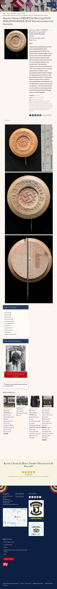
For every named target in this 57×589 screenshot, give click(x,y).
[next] (52, 30)
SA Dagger (41, 108)
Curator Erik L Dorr (8, 544)
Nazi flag (51, 105)
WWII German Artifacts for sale (43, 109)
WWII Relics (31, 110)
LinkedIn (35, 115)
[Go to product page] (9, 401)
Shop (5, 554)
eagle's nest (31, 102)
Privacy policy (28, 583)
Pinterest (38, 115)
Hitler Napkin (31, 105)
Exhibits (5, 547)
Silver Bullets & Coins (7, 330)
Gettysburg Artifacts (7, 319)
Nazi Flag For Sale (33, 106)
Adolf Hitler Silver (39, 99)
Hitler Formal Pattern (48, 103)
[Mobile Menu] (54, 4)
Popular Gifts (6, 325)
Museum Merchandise (8, 321)
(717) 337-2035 (6, 502)
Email (40, 115)
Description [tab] (7, 120)
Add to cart (12, 398)
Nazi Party (38, 106)
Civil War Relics (6, 317)
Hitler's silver (45, 105)
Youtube (37, 497)
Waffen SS (46, 108)
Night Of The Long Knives (45, 106)
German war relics (32, 103)
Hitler (43, 103)
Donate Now (9, 559)
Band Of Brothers (43, 101)
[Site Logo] (3, 5)
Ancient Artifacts (7, 312)
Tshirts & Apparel (7, 332)
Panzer (31, 108)
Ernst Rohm (36, 102)
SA (38, 108)
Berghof (48, 101)
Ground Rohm (38, 103)
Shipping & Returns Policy (38, 583)
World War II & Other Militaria (38, 97)
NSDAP (51, 106)
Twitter (33, 115)
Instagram (40, 497)
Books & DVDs (6, 314)
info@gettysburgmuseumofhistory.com (10, 504)
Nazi (48, 105)
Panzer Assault (35, 108)
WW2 (50, 108)
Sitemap (22, 583)
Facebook (30, 115)
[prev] (50, 30)
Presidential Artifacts (7, 327)
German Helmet (45, 102)
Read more (25, 398)
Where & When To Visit (9, 542)
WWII (30, 109)
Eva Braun (40, 102)
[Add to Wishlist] (14, 409)
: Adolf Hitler (33, 99)
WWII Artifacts (34, 109)
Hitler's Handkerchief (38, 105)
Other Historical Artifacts (8, 323)
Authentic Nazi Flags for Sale (34, 101)
